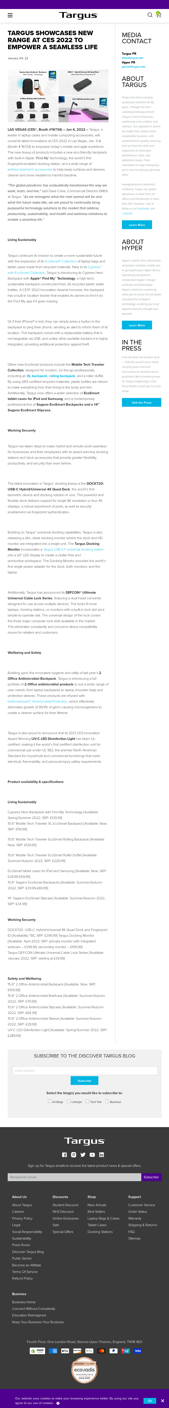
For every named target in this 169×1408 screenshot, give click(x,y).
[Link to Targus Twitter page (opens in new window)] (83, 1155)
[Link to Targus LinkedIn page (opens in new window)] (101, 1155)
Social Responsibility (27, 1232)
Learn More (137, 225)
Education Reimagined (29, 1315)
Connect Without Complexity (33, 1309)
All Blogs (57, 1102)
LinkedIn (127, 213)
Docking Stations (100, 1232)
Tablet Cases (97, 1225)
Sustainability (21, 1238)
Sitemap (134, 1238)
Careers (18, 1211)
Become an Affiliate (26, 1265)
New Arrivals (97, 1205)
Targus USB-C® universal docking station (73, 549)
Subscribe (151, 1177)
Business (115, 1102)
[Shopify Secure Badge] (37, 1350)
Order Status (137, 1211)
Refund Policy (22, 1278)
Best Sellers (96, 1211)
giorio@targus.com (133, 67)
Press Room (21, 1245)
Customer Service (141, 1205)
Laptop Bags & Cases (103, 1218)
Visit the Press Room (142, 404)
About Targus (22, 1205)
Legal (16, 1225)
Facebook (143, 208)
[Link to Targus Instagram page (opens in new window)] (74, 1155)
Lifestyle (77, 1102)
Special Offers (63, 1232)
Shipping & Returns (142, 1225)
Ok (150, 1401)
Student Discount (65, 1205)
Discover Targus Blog (28, 1252)
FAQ (131, 1232)
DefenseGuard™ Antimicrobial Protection (37, 701)
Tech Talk (96, 1102)
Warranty (134, 1218)
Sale (56, 1225)
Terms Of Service (25, 1272)
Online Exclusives (66, 1218)
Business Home (24, 1302)
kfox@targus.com (132, 58)
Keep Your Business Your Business (38, 1322)
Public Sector (22, 1258)
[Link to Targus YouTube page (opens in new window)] (92, 1155)
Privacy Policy (22, 1218)
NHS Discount (63, 1211)
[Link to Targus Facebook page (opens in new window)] (64, 1155)
